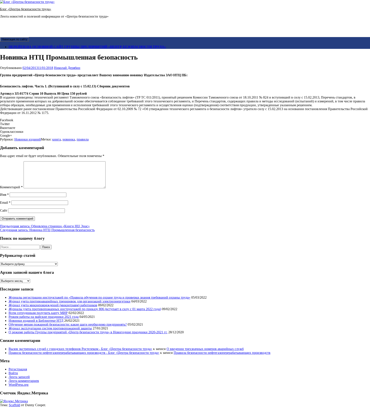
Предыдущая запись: (45, 226)
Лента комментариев (24, 381)
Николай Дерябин (67, 68)
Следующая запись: (47, 230)
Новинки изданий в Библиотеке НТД (36, 320)
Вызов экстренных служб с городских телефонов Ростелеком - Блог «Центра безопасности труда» (80, 349)
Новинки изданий (27, 139)
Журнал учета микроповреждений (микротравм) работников (53, 305)
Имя (4, 194)
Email (5, 202)
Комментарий (11, 187)
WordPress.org (18, 384)
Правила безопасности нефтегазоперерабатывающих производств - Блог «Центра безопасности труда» (84, 353)
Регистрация (18, 369)
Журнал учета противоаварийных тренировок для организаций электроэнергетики (69, 301)
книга (56, 139)
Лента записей (19, 377)
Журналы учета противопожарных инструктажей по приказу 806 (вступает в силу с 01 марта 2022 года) (85, 309)
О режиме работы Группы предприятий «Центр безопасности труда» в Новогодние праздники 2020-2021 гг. (88, 332)
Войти (13, 373)
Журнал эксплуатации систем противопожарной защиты (50, 328)
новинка (69, 139)
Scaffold (14, 405)
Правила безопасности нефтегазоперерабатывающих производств (222, 353)
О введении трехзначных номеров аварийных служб (205, 349)
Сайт (3, 210)
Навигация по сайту (14, 39)
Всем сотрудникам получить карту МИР (38, 313)
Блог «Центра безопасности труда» (25, 9)
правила (83, 139)
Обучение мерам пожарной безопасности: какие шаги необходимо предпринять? (68, 324)
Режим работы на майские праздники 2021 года (44, 317)
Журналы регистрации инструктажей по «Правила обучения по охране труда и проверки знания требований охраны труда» (99, 297)
